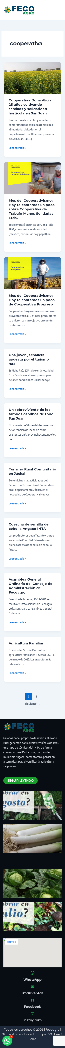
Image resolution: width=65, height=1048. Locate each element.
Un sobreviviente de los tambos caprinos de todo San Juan (31, 414)
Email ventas (33, 993)
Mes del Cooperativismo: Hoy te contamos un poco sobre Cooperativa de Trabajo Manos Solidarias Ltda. (32, 209)
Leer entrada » (17, 147)
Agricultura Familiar (26, 643)
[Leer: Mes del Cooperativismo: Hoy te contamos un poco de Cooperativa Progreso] (32, 273)
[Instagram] (32, 1013)
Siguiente (32, 704)
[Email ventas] (32, 986)
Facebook (32, 1006)
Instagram (33, 1020)
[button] (7, 1041)
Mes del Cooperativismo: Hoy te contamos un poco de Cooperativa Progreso (32, 300)
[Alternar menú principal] (58, 10)
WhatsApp (33, 979)
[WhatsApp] (32, 973)
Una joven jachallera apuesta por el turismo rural (29, 359)
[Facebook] (32, 1000)
